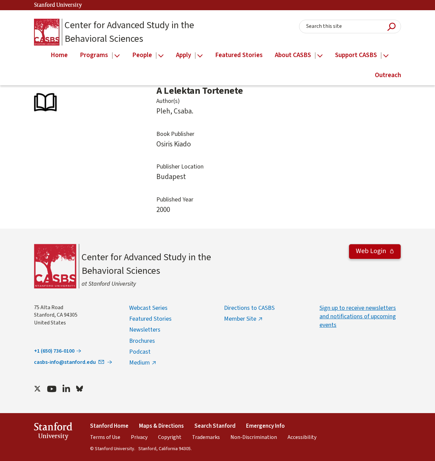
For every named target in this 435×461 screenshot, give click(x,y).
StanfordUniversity (53, 432)
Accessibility (302, 437)
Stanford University (58, 5)
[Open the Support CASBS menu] (385, 55)
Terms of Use (105, 437)
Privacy (139, 437)
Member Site (240, 319)
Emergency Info (265, 426)
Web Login (371, 251)
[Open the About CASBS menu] (320, 55)
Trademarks (206, 437)
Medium (139, 362)
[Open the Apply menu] (200, 55)
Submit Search (391, 26)
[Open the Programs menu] (117, 55)
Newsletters (144, 329)
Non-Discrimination (253, 437)
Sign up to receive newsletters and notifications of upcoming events (357, 316)
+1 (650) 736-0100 (54, 351)
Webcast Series (148, 308)
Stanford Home (109, 426)
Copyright (169, 437)
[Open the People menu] (160, 55)
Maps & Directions (161, 426)
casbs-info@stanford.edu (65, 362)
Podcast (140, 352)
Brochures (142, 341)
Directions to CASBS (249, 308)
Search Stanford (215, 426)
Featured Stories (150, 319)
